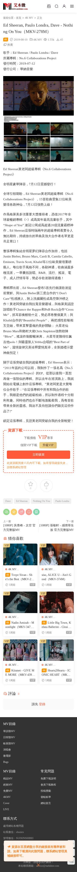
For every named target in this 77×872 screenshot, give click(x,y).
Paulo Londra (62, 501)
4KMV (7, 797)
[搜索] (56, 6)
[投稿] (49, 6)
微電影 (7, 755)
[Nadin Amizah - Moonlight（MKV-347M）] (20, 602)
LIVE (6, 809)
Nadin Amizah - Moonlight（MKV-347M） (19, 625)
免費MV (8, 790)
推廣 (10, 44)
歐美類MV (9, 743)
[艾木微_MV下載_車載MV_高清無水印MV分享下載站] (15, 6)
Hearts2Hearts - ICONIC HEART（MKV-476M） (56, 673)
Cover (6, 803)
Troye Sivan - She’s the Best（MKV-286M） (19, 577)
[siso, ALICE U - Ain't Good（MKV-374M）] (57, 554)
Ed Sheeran (22, 501)
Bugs (6, 761)
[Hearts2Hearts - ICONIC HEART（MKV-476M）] (57, 650)
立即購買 (38, 454)
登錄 (42, 704)
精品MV (8, 778)
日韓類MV (9, 737)
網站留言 (46, 803)
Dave (8, 501)
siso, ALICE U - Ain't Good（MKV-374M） (56, 577)
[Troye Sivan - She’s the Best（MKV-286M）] (20, 554)
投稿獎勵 (46, 790)
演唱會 (7, 749)
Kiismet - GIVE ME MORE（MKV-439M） (19, 673)
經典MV (8, 784)
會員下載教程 (48, 784)
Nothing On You (41, 501)
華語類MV (9, 731)
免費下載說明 (48, 778)
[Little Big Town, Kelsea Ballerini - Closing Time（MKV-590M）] (57, 602)
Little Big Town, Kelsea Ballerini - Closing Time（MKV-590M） (56, 625)
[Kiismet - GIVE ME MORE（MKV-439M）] (20, 650)
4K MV (37, 39)
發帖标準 (46, 797)
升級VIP (48, 445)
